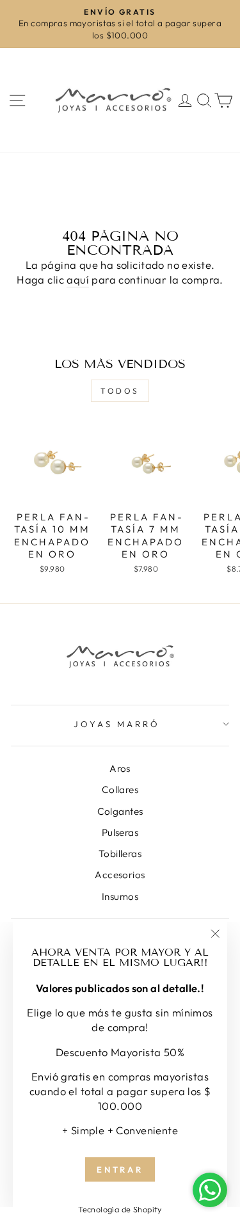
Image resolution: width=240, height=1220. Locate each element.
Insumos (120, 896)
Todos (120, 391)
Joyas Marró (117, 724)
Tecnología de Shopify (120, 1209)
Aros (120, 768)
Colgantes (120, 811)
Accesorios (120, 875)
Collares (120, 789)
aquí (78, 279)
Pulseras (120, 832)
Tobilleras (120, 853)
